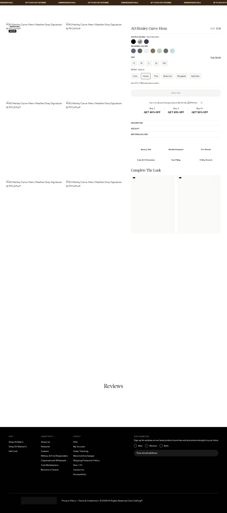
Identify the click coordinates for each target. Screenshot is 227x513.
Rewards (45, 446)
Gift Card (13, 451)
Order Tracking (80, 451)
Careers (45, 451)
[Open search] (200, 10)
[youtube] (45, 501)
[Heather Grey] (139, 41)
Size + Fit (77, 465)
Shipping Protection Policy (86, 460)
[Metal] (159, 50)
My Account (79, 446)
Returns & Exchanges (83, 456)
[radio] (138, 446)
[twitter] (51, 501)
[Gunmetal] (165, 50)
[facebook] (39, 501)
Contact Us (78, 469)
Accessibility (79, 474)
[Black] (133, 41)
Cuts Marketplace (50, 465)
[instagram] (26, 501)
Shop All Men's (16, 442)
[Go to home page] (113, 10)
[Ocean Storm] (133, 50)
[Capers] (152, 50)
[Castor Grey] (139, 50)
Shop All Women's (18, 446)
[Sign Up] (214, 453)
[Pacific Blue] (146, 41)
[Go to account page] (206, 10)
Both (166, 446)
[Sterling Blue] (172, 50)
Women (153, 446)
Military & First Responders (54, 456)
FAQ (75, 442)
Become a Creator (50, 469)
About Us (45, 442)
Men (140, 446)
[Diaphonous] (146, 50)
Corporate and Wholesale (53, 460)
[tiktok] (33, 501)
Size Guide (215, 57)
